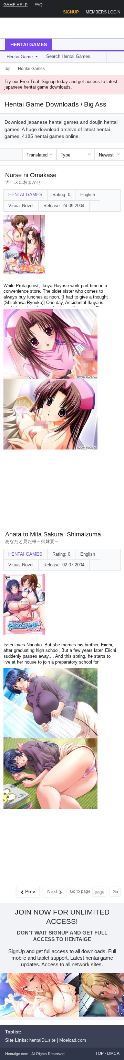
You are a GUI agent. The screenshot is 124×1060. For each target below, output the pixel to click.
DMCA (113, 1053)
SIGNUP (71, 12)
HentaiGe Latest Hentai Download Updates (40, 28)
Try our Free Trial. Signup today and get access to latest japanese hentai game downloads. (60, 84)
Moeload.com (72, 1040)
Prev (30, 891)
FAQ (38, 4)
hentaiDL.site (42, 1040)
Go (115, 891)
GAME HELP (15, 4)
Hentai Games (28, 44)
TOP (99, 1053)
